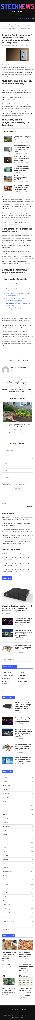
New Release (18, 876)
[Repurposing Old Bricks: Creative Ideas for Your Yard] (8, 139)
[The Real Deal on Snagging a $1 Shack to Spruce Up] (8, 179)
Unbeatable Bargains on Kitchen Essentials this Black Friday (21, 168)
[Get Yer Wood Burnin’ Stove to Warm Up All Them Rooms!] (8, 160)
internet (18, 851)
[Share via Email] (27, 360)
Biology (18, 789)
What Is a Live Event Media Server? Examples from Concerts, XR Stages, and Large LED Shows (17, 518)
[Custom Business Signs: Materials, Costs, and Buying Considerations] (7, 621)
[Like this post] (19, 360)
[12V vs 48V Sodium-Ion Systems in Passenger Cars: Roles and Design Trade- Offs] (7, 760)
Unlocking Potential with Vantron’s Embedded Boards (9, 990)
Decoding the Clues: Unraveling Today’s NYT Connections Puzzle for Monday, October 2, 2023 (25, 992)
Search (4, 503)
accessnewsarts (12, 45)
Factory (18, 818)
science (18, 892)
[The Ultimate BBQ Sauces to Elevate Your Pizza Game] (25, 945)
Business (18, 797)
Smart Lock (18, 896)
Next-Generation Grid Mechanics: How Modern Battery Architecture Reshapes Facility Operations (17, 530)
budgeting (18, 793)
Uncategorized (18, 917)
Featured (18, 822)
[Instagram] (22, 19)
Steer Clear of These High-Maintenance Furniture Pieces (21, 187)
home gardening (14, 25)
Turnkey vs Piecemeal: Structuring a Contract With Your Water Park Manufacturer (17, 536)
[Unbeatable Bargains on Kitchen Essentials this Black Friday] (8, 169)
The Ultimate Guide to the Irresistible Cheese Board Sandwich (9, 955)
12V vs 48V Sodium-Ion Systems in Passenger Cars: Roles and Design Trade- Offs (16, 542)
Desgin (18, 814)
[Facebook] (18, 19)
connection (18, 806)
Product (18, 884)
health (18, 835)
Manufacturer (18, 872)
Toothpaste (18, 913)
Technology (18, 909)
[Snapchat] (30, 19)
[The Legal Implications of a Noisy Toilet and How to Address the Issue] (8, 149)
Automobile (18, 785)
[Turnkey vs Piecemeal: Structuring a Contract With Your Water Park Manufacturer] (7, 648)
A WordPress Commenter (10, 554)
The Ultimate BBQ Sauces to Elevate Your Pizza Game (16, 559)
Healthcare (18, 839)
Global (18, 830)
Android (18, 777)
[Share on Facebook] (21, 360)
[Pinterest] (24, 19)
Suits (18, 900)
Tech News (18, 904)
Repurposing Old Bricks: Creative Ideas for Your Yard (22, 138)
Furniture (18, 826)
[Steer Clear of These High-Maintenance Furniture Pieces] (8, 188)
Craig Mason (6, 558)
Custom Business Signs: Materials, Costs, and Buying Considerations (23, 620)
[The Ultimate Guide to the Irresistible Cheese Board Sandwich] (9, 945)
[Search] (33, 19)
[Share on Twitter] (23, 360)
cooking (18, 810)
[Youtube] (28, 19)
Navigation (23, 554)
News (17, 353)
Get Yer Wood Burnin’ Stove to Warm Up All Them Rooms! (21, 159)
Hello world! (6, 965)
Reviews (18, 888)
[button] (4, 418)
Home (3, 25)
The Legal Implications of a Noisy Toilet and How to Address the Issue (22, 148)
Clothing (18, 802)
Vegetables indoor (18, 921)
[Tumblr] (26, 19)
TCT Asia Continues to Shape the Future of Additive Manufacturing (25, 967)
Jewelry (18, 855)
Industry (18, 847)
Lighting (18, 867)
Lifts (18, 863)
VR (18, 925)
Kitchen (18, 859)
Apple (18, 781)
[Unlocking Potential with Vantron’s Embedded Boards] (9, 981)
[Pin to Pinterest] (25, 360)
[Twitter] (20, 19)
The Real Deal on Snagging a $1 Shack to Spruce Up (22, 178)
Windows (18, 929)
